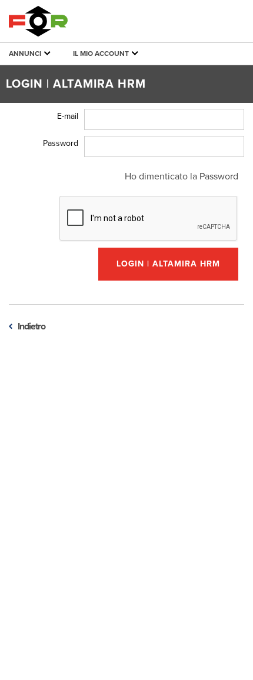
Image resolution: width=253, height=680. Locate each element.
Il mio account (102, 53)
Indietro (31, 326)
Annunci (26, 53)
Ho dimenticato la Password (181, 176)
